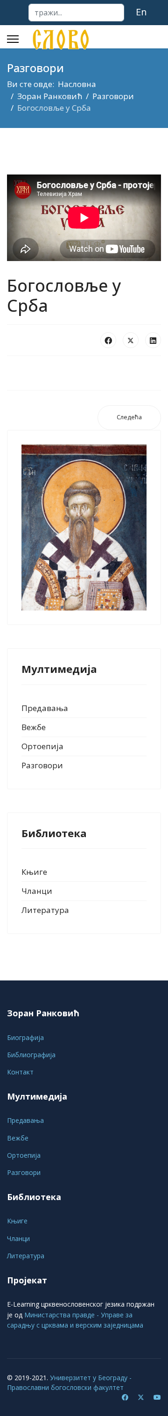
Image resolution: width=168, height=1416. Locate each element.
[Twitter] (141, 1397)
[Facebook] (108, 340)
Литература (45, 910)
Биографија (25, 1037)
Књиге (34, 871)
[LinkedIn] (153, 340)
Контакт (20, 1071)
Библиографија (31, 1054)
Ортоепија (42, 746)
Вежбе (33, 727)
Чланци (36, 891)
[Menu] (13, 39)
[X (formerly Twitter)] (131, 340)
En (141, 12)
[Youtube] (157, 1397)
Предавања (44, 708)
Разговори (42, 765)
